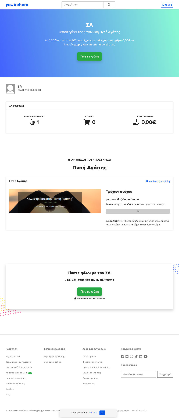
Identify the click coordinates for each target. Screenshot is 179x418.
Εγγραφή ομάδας (52, 362)
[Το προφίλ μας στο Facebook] (123, 357)
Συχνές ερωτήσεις (92, 373)
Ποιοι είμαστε (89, 356)
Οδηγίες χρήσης (90, 378)
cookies (92, 413)
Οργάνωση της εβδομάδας (96, 367)
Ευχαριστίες (88, 383)
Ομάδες (10, 389)
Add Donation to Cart (19, 373)
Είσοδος (167, 4)
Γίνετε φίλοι (89, 56)
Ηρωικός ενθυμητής (16, 378)
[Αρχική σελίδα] (17, 4)
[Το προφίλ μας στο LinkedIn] (141, 357)
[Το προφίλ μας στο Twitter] (127, 357)
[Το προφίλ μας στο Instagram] (132, 357)
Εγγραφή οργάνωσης (54, 356)
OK (102, 413)
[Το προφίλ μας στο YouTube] (146, 357)
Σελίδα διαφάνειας (15, 383)
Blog (8, 394)
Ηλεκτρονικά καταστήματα (19, 367)
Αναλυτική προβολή (159, 181)
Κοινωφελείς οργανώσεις (18, 362)
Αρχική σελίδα (13, 356)
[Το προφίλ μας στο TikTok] (136, 357)
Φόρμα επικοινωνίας (93, 362)
